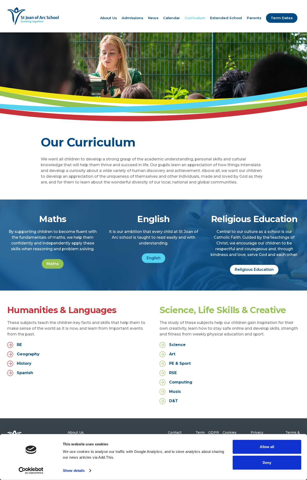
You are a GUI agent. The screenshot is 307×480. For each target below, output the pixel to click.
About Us (108, 18)
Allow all (267, 447)
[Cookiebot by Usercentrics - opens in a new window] (31, 470)
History (24, 363)
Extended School (226, 18)
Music (175, 391)
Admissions (132, 18)
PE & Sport (180, 363)
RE (19, 344)
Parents (254, 18)
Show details (74, 470)
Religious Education (254, 269)
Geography (28, 354)
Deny (267, 462)
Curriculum (195, 18)
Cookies (229, 432)
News (153, 18)
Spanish (25, 373)
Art (172, 354)
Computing (180, 382)
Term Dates (282, 18)
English (153, 258)
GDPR (213, 432)
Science (177, 344)
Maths (53, 263)
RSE (173, 373)
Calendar (171, 18)
